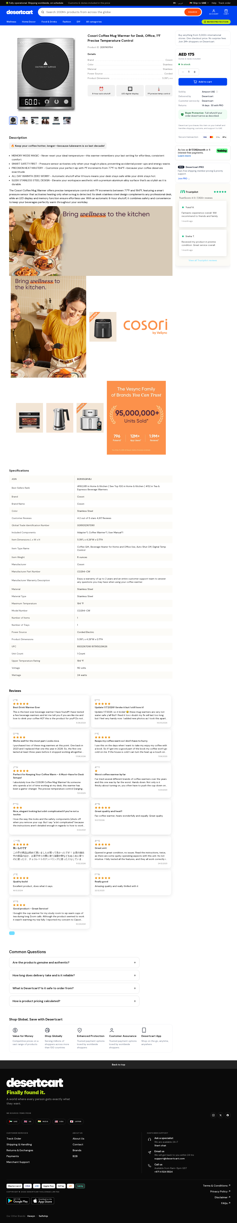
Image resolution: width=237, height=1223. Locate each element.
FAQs (226, 1203)
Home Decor (29, 21)
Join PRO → (184, 178)
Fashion (67, 21)
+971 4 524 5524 (163, 1171)
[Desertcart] (20, 12)
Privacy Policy (220, 1191)
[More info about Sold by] (216, 91)
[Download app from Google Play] (18, 1200)
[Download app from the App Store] (42, 1200)
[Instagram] (213, 1115)
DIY (78, 21)
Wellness (11, 21)
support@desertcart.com (169, 1158)
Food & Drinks (49, 21)
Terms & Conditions (217, 1185)
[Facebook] (228, 1115)
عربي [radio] (180, 3)
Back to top (118, 1064)
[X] (220, 1115)
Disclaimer (223, 1197)
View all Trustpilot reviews (203, 260)
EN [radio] (174, 3)
